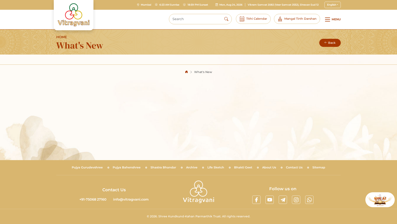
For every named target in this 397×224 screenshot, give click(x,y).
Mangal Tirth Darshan (300, 19)
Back (332, 43)
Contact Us (294, 167)
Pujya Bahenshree (127, 167)
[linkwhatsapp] (309, 200)
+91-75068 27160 (92, 199)
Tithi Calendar (256, 19)
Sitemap (318, 167)
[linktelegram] (283, 200)
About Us (269, 167)
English (331, 4)
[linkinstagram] (296, 200)
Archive (191, 167)
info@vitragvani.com (131, 199)
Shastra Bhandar (163, 167)
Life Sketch (215, 167)
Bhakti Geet (243, 167)
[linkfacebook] (256, 200)
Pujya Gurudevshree (87, 167)
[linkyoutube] (269, 200)
